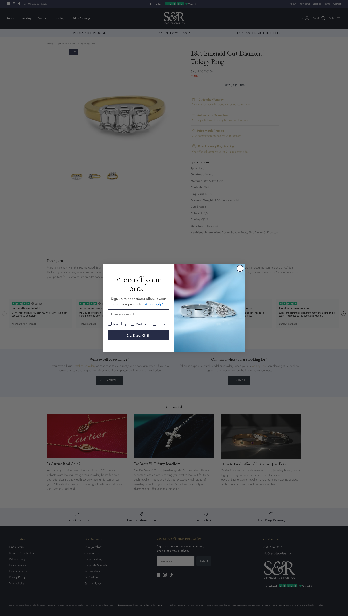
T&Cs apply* (153, 304)
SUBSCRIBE (139, 335)
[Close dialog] (240, 268)
